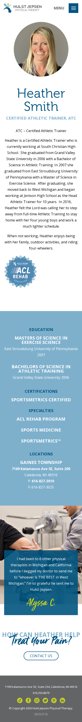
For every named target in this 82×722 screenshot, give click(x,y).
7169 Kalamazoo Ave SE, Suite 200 (41, 468)
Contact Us (41, 655)
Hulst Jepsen (22, 8)
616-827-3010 (43, 481)
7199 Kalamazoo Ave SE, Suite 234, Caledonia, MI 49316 (41, 686)
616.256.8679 (41, 692)
